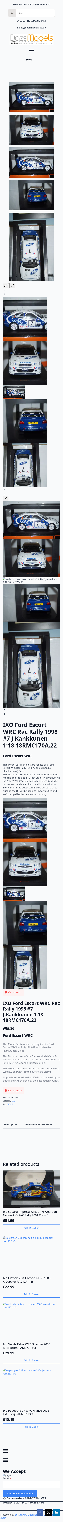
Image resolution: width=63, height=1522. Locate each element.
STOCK (10, 1104)
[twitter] (48, 1512)
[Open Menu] (31, 50)
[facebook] (40, 1512)
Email (7, 1478)
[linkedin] (56, 1512)
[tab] (11, 1124)
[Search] (12, 13)
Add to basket (31, 1227)
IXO (13, 1100)
